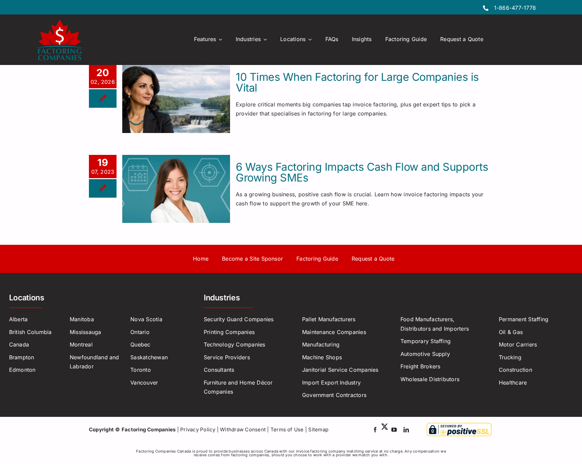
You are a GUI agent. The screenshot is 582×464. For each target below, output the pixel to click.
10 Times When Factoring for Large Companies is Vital (357, 82)
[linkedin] (406, 429)
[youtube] (394, 429)
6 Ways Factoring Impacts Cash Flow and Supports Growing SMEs (362, 172)
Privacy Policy (197, 429)
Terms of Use (287, 429)
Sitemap (318, 429)
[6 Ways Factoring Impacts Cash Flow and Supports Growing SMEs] (176, 189)
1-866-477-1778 (515, 7)
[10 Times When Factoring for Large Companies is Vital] (176, 99)
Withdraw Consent (243, 429)
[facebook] (375, 429)
